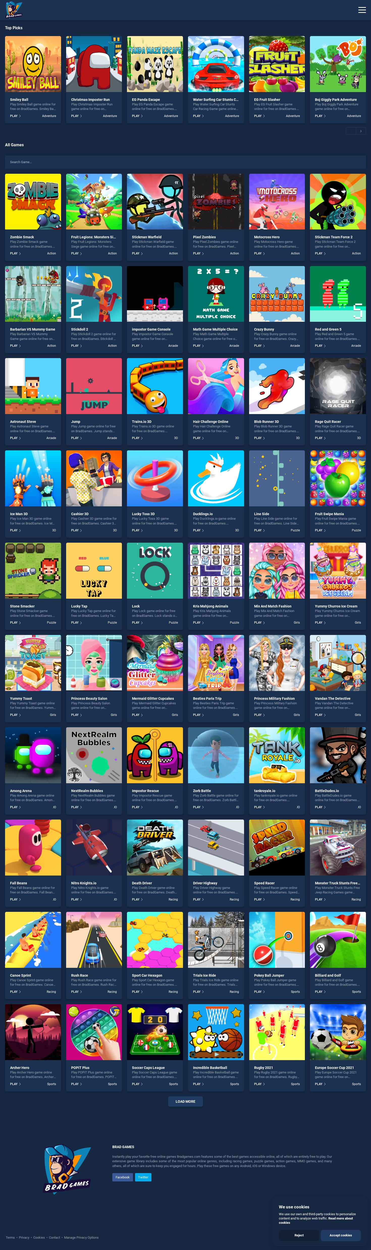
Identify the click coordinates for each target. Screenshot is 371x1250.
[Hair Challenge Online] (216, 386)
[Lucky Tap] (94, 571)
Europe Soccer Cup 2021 (334, 1068)
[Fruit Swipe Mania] (338, 478)
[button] (351, 131)
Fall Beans (18, 883)
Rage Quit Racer (328, 422)
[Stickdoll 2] (94, 294)
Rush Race (79, 975)
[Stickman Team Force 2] (338, 202)
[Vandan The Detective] (338, 663)
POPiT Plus (80, 1068)
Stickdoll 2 (79, 329)
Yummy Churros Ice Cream (336, 606)
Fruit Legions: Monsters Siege (95, 237)
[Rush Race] (94, 940)
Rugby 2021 (263, 1068)
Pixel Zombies (204, 237)
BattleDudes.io (327, 791)
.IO (54, 807)
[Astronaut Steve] (33, 386)
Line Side (261, 514)
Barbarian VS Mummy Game (32, 329)
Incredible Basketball (210, 1068)
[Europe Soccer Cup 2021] (338, 1032)
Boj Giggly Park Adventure (336, 100)
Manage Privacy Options (81, 1237)
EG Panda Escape (146, 100)
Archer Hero (19, 1068)
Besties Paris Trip (207, 698)
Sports (295, 992)
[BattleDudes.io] (338, 755)
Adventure (49, 116)
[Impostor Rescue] (155, 755)
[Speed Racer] (277, 848)
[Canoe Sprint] (33, 940)
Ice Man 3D (19, 514)
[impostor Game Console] (155, 294)
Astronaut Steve (23, 422)
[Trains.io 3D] (155, 386)
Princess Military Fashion (274, 698)
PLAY (13, 116)
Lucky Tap (79, 606)
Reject (299, 1235)
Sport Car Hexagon (147, 975)
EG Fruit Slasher (267, 100)
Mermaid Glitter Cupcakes (153, 698)
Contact (54, 1237)
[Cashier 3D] (94, 478)
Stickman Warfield (147, 237)
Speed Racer (264, 883)
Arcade (173, 345)
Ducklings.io (203, 514)
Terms (11, 1237)
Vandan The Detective (333, 698)
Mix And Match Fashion (273, 606)
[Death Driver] (155, 848)
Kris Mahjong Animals (210, 606)
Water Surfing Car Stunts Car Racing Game (227, 100)
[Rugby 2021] (277, 1032)
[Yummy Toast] (33, 663)
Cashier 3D (80, 514)
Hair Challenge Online (210, 422)
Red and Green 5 (328, 329)
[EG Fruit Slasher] (277, 64)
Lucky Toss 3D (143, 514)
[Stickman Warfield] (155, 202)
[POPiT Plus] (94, 1032)
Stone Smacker (22, 606)
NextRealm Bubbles (87, 791)
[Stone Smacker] (33, 571)
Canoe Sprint (20, 975)
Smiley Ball (19, 100)
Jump (75, 422)
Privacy (24, 1237)
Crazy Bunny (264, 329)
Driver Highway (205, 883)
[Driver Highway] (216, 848)
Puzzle (295, 530)
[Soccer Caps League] (155, 1032)
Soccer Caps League (148, 1068)
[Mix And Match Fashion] (277, 571)
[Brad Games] (11, 10)
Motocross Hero (267, 237)
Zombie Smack (22, 237)
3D (176, 438)
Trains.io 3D (141, 422)
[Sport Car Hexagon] (155, 940)
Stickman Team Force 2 (334, 237)
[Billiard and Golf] (338, 940)
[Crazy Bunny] (277, 294)
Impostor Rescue (145, 791)
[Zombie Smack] (33, 202)
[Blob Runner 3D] (277, 386)
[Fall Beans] (33, 848)
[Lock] (155, 571)
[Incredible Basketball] (216, 1032)
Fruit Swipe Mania (329, 514)
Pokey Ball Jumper (269, 975)
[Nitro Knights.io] (94, 848)
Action (51, 253)
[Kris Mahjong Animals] (216, 571)
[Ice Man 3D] (33, 478)
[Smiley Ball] (33, 64)
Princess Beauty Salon (89, 698)
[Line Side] (277, 478)
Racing (173, 899)
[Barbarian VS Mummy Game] (33, 294)
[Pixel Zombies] (216, 202)
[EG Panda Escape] (155, 64)
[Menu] (362, 10)
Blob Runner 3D (266, 422)
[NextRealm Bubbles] (94, 755)
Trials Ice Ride (204, 975)
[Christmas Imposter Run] (94, 64)
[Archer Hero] (33, 1032)
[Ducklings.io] (216, 478)
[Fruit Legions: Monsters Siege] (94, 202)
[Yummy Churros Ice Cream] (338, 571)
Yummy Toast (21, 698)
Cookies (39, 1237)
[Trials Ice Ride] (216, 940)
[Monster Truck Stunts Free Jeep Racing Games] (338, 848)
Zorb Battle (202, 791)
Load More (185, 1101)
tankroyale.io (264, 791)
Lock (136, 606)
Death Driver (142, 883)
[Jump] (94, 386)
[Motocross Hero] (277, 202)
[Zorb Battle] (216, 755)
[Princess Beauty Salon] (94, 663)
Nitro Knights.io (83, 883)
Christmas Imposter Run (90, 100)
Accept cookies (341, 1235)
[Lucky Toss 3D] (155, 478)
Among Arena (21, 791)
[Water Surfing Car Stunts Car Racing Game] (216, 64)
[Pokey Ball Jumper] (277, 940)
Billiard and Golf (328, 975)
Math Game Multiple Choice (215, 329)
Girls (297, 622)
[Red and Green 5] (338, 294)
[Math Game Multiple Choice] (216, 294)
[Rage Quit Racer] (338, 386)
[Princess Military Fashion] (277, 663)
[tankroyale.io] (277, 755)
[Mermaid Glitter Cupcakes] (155, 663)
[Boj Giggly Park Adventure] (338, 64)
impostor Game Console (151, 329)
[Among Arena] (33, 755)
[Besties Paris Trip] (216, 663)
